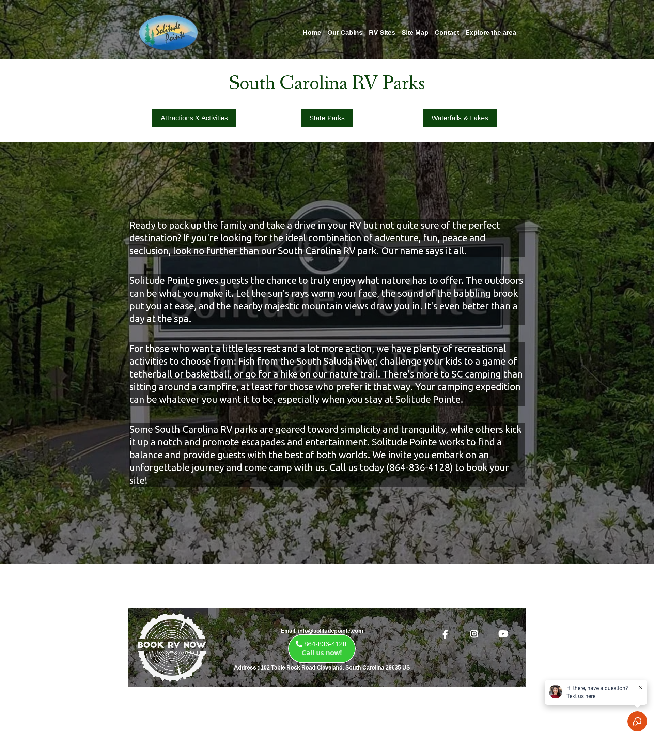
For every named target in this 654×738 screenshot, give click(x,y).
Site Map (415, 32)
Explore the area (490, 32)
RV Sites (382, 32)
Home (312, 32)
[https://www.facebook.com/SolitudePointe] (446, 634)
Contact (447, 32)
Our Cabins (345, 32)
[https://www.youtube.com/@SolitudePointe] (504, 634)
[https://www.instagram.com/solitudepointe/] (475, 634)
